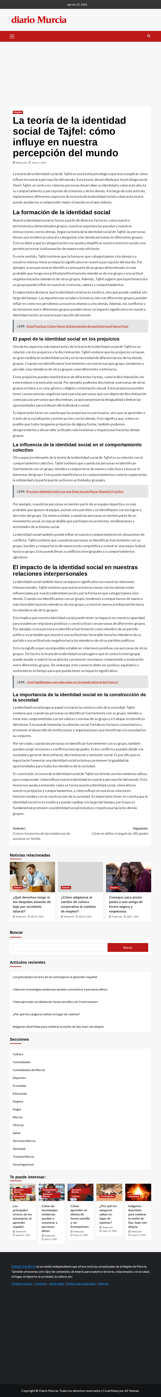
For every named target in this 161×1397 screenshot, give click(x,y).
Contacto (40, 1283)
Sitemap (103, 1283)
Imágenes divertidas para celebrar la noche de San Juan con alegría (58, 1026)
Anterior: (41, 833)
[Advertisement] (80, 71)
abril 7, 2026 (132, 916)
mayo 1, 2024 (39, 162)
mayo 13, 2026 (138, 1235)
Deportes (19, 1078)
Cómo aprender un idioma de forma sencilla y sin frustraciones (55, 1001)
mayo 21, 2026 (81, 1235)
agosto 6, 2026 (23, 1235)
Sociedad (19, 1148)
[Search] (148, 35)
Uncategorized (23, 1164)
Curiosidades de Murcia (29, 1070)
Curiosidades (22, 1062)
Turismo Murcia (23, 1156)
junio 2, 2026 (51, 1239)
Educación (20, 1093)
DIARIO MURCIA (23, 1266)
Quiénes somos (21, 1283)
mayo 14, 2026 (109, 1231)
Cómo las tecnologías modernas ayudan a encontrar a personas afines (60, 989)
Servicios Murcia (24, 1141)
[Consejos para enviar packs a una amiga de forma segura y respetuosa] (128, 877)
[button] (14, 36)
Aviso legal (56, 1283)
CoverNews (111, 1390)
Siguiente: (120, 831)
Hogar (17, 1109)
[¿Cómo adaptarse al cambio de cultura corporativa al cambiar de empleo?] (80, 877)
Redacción (21, 162)
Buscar (16, 932)
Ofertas (18, 1125)
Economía (19, 1085)
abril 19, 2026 (85, 916)
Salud (16, 1133)
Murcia (17, 1117)
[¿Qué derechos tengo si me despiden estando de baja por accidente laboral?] (32, 877)
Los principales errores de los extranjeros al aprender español (55, 977)
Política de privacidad (80, 1283)
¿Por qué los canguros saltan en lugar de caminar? (46, 1014)
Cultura (18, 1054)
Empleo (18, 112)
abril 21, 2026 (37, 916)
